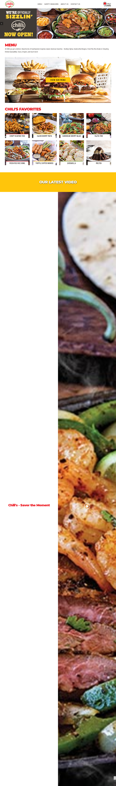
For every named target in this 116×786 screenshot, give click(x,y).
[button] (56, 37)
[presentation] (1, 23)
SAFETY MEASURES (51, 4)
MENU (40, 4)
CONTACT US (75, 4)
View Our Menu (58, 80)
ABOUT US (64, 4)
